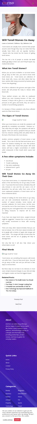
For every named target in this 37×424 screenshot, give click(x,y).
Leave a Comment (7, 43)
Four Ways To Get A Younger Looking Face (19, 284)
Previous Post (18, 299)
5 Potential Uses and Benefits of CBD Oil (18, 286)
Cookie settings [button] (8, 420)
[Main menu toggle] (33, 3)
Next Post (18, 304)
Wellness (17, 43)
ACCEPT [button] (17, 419)
